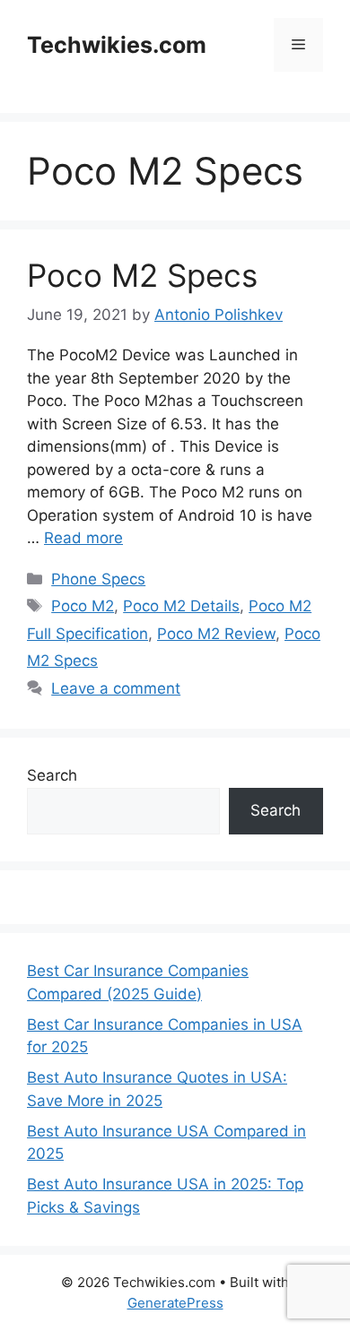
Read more (83, 538)
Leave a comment (115, 688)
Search (52, 775)
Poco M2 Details (181, 606)
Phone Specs (98, 579)
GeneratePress (175, 1302)
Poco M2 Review (216, 634)
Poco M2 (82, 606)
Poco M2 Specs (142, 275)
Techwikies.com (116, 44)
